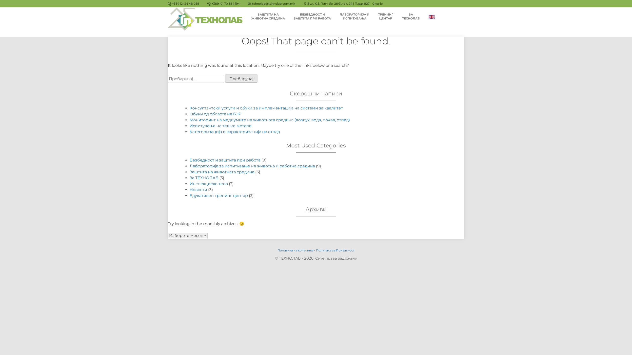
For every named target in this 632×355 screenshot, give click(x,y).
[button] (621, 7)
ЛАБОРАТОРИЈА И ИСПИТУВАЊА (354, 16)
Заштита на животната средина (222, 172)
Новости (198, 189)
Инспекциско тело (209, 183)
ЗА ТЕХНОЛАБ (411, 16)
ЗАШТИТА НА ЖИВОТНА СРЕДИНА (268, 16)
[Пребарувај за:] (196, 78)
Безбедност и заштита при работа (225, 160)
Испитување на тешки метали (221, 126)
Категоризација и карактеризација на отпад (235, 131)
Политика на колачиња (295, 250)
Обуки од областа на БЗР (215, 114)
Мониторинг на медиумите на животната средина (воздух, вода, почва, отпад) (270, 120)
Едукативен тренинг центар (219, 195)
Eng (432, 16)
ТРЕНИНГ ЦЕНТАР (385, 16)
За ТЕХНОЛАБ (204, 178)
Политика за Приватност (335, 250)
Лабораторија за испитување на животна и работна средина (252, 166)
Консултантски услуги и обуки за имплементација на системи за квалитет (266, 108)
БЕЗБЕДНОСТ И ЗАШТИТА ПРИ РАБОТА (312, 16)
